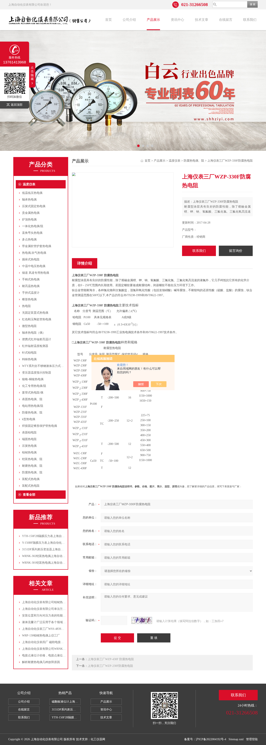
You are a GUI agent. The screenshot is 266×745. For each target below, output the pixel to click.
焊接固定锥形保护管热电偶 (39, 425)
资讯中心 (177, 19)
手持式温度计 (30, 292)
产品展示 (153, 19)
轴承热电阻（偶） (33, 332)
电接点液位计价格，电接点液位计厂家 (46, 655)
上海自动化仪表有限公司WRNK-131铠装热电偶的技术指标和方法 (64, 648)
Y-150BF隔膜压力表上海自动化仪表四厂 (47, 542)
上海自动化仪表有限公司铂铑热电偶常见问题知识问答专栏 (60, 602)
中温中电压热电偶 (33, 266)
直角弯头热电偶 (32, 232)
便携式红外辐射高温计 (36, 339)
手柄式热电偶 (30, 279)
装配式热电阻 (30, 485)
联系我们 (249, 19)
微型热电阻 (29, 326)
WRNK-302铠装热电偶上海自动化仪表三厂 (49, 556)
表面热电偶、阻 (32, 399)
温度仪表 (29, 184)
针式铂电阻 (29, 352)
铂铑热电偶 (29, 452)
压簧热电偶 (29, 445)
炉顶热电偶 (29, 219)
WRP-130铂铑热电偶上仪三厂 (41, 635)
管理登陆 (252, 739)
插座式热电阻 (30, 259)
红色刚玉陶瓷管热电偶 (36, 319)
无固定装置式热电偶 (35, 312)
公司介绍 (129, 19)
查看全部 (29, 494)
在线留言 (225, 19)
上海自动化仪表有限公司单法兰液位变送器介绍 (52, 608)
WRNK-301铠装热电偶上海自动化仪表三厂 (49, 562)
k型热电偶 (28, 419)
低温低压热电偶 (32, 192)
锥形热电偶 (29, 299)
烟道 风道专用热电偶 (35, 272)
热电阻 (26, 306)
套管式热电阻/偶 (32, 392)
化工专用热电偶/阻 (34, 385)
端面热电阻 (29, 439)
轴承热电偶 (29, 199)
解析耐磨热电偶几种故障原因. (41, 662)
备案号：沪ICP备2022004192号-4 (205, 739)
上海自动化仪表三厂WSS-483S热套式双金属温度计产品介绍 (60, 628)
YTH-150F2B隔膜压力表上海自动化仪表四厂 (50, 536)
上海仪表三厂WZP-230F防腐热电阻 (110, 665)
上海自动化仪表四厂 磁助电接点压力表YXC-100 (53, 642)
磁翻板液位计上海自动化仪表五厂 (66, 701)
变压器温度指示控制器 (36, 372)
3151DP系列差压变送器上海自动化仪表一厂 (50, 549)
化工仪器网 (98, 739)
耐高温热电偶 (30, 286)
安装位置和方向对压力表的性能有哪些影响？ (51, 615)
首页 (108, 19)
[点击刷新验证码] (141, 620)
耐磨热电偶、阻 (32, 465)
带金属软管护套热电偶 (36, 246)
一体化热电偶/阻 (32, 226)
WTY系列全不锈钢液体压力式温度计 (45, 366)
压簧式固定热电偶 (33, 206)
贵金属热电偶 (30, 212)
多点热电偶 (29, 239)
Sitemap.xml (236, 739)
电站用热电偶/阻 (32, 405)
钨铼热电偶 (29, 359)
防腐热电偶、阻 (32, 472)
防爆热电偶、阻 (32, 412)
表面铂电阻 (29, 432)
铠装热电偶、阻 (32, 459)
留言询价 (235, 250)
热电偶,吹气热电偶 (34, 252)
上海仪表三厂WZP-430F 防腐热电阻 (111, 659)
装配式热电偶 (30, 479)
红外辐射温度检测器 (35, 346)
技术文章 (201, 19)
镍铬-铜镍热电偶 (32, 379)
